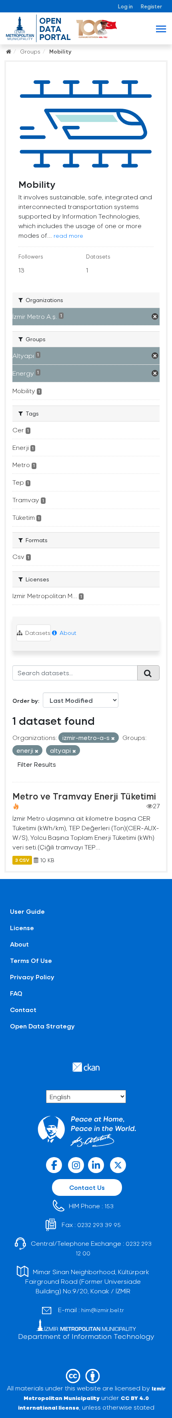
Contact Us (87, 1187)
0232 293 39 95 (99, 1225)
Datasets (37, 632)
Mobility (60, 51)
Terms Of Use (31, 960)
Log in (125, 6)
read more (68, 235)
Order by (25, 700)
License (22, 927)
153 (109, 1206)
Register (151, 6)
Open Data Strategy (42, 1026)
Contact (23, 1009)
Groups (30, 51)
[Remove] (113, 738)
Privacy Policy (32, 977)
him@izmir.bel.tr (102, 1310)
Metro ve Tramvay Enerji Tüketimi (84, 796)
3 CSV (22, 860)
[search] (148, 672)
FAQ (16, 993)
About (67, 632)
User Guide (27, 911)
